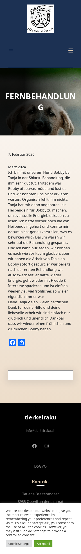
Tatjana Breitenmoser (40, 493)
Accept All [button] (43, 544)
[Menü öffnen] (11, 50)
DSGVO (40, 466)
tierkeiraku (40, 417)
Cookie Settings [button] (18, 544)
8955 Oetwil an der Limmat (40, 501)
